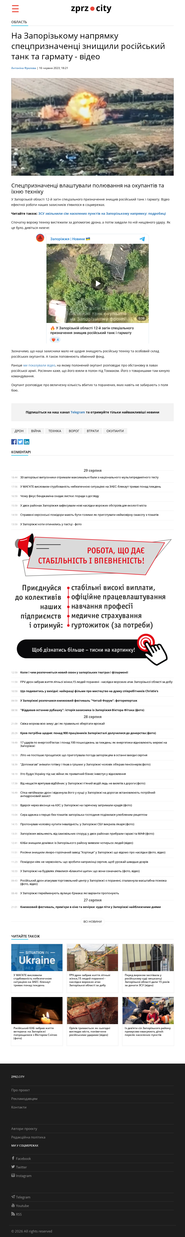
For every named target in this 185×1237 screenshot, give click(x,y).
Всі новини (92, 921)
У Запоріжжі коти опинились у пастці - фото (51, 524)
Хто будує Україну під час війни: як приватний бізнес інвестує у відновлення (73, 774)
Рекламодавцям (24, 1098)
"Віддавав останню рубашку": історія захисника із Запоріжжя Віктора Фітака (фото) (82, 710)
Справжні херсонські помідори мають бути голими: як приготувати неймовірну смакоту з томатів (89, 514)
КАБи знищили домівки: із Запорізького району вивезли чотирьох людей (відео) (76, 843)
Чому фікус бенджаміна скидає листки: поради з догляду (59, 496)
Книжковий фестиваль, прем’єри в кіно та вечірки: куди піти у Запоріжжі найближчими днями (90, 907)
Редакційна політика (28, 1137)
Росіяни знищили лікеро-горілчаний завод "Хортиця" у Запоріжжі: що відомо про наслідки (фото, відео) (92, 852)
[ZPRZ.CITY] (91, 8)
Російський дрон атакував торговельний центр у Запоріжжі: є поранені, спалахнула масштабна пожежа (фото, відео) (93, 882)
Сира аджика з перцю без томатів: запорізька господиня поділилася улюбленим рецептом (83, 814)
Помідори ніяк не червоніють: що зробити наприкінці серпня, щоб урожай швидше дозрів (84, 862)
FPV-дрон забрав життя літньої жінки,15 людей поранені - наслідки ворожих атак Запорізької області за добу (96, 682)
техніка (55, 431)
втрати (93, 431)
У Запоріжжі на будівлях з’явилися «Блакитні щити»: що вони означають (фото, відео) (80, 871)
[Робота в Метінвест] (92, 599)
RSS (19, 1214)
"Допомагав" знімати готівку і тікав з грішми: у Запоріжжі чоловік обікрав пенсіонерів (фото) (85, 764)
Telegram (78, 412)
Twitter (21, 1167)
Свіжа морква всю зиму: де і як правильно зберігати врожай (62, 723)
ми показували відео (39, 365)
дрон (19, 431)
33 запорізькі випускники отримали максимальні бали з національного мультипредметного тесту (89, 477)
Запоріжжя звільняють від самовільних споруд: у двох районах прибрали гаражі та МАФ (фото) (87, 833)
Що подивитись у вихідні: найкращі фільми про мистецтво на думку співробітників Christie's (89, 691)
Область (19, 22)
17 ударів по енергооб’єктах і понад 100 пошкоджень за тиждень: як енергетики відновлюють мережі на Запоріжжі (93, 744)
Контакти (19, 1107)
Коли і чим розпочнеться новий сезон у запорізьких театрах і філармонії (74, 672)
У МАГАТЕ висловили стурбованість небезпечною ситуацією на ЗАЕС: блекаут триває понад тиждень (90, 486)
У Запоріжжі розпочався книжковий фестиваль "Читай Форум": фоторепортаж (78, 700)
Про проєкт (20, 1090)
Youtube (22, 1205)
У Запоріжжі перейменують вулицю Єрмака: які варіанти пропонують (69, 893)
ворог (74, 431)
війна (36, 431)
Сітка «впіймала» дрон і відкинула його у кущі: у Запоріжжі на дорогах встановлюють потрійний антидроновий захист (87, 794)
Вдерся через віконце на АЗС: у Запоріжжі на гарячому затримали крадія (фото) (76, 805)
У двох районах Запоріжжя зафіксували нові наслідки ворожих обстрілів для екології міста (83, 505)
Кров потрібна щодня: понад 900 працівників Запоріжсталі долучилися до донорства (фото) (88, 733)
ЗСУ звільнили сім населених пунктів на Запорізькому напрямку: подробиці (102, 213)
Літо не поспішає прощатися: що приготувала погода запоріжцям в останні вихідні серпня (83, 755)
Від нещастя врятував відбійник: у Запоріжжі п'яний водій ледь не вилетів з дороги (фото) (82, 783)
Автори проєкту (24, 1128)
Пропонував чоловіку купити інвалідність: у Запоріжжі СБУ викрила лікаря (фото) (77, 824)
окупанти (115, 431)
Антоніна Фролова (23, 68)
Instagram (24, 1175)
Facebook (23, 1158)
